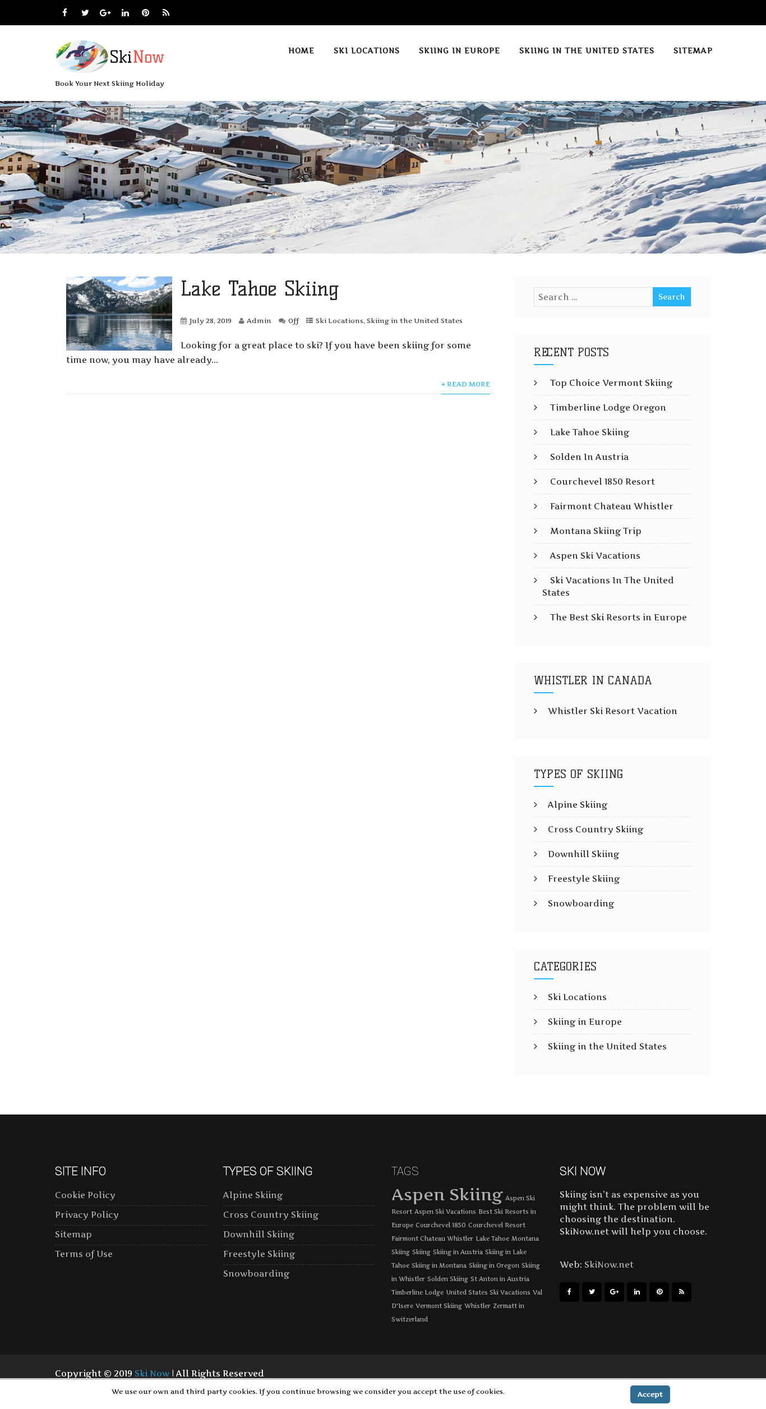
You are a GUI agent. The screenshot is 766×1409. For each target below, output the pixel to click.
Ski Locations (367, 50)
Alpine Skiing (577, 804)
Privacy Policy (87, 1214)
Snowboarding (581, 903)
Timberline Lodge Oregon (608, 407)
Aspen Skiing (447, 1194)
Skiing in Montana (439, 1265)
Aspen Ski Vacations (595, 555)
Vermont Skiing (439, 1306)
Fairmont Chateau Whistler (611, 506)
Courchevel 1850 (441, 1225)
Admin (259, 320)
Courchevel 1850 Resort (602, 481)
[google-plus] (105, 12)
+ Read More (465, 384)
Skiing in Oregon (494, 1265)
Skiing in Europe (459, 50)
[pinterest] (145, 12)
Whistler (477, 1306)
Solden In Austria (589, 457)
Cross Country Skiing (595, 829)
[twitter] (85, 12)
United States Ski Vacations (488, 1292)
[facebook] (65, 12)
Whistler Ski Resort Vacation (612, 711)
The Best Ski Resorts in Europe (618, 617)
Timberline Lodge (417, 1292)
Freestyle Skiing (584, 878)
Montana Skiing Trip (596, 531)
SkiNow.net (609, 1264)
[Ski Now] (112, 71)
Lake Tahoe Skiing (260, 288)
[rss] (166, 12)
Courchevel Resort (496, 1225)
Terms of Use (84, 1254)
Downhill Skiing (583, 854)
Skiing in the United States (586, 50)
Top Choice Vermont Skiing (611, 382)
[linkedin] (125, 12)
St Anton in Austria (499, 1279)
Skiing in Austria (458, 1252)
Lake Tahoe (492, 1238)
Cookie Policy (85, 1195)
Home (301, 50)
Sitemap (693, 50)
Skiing (421, 1252)
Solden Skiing (447, 1279)
